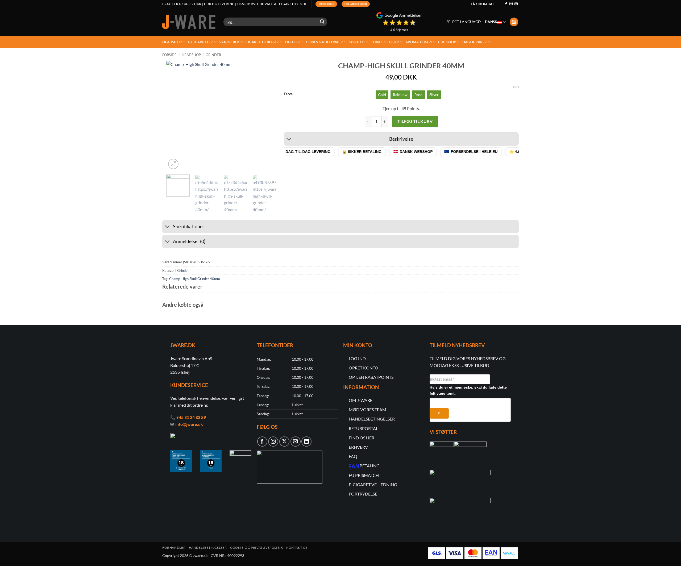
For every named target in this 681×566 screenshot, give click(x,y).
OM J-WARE (360, 400)
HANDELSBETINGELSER (372, 418)
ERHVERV (358, 447)
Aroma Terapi (418, 42)
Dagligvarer (474, 42)
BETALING (370, 465)
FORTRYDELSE (363, 493)
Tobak (377, 42)
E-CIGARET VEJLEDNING (373, 484)
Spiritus (357, 42)
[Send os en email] (516, 4)
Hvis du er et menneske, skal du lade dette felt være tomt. (468, 390)
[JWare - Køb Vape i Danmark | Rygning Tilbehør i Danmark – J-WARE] (188, 22)
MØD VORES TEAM (367, 409)
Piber (394, 42)
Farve (288, 94)
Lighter (292, 42)
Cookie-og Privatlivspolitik (256, 548)
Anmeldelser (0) (189, 241)
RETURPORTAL (363, 428)
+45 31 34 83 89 (191, 417)
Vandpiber (229, 42)
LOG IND (357, 358)
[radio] (382, 95)
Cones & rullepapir (324, 42)
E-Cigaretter (200, 42)
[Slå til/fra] (289, 139)
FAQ (353, 456)
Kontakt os (297, 548)
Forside (169, 55)
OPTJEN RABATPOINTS (371, 377)
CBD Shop (447, 42)
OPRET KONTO (363, 367)
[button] (514, 22)
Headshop (172, 42)
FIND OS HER (361, 437)
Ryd (516, 87)
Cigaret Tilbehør (262, 42)
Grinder (213, 55)
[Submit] (322, 22)
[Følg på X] (284, 441)
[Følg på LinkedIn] (306, 441)
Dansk (491, 22)
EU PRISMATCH (364, 475)
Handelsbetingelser (208, 548)
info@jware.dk (189, 424)
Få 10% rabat (482, 4)
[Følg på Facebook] (506, 4)
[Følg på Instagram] (511, 4)
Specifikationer (188, 226)
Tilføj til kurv (415, 121)
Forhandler (173, 548)
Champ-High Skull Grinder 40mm (194, 279)
